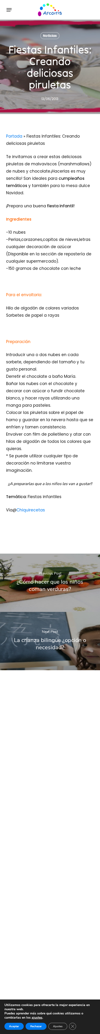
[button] (9, 9)
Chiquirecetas (31, 510)
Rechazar (36, 1026)
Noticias (50, 35)
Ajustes (58, 1026)
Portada (14, 136)
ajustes (37, 1018)
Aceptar (14, 1026)
